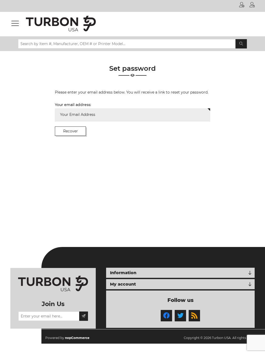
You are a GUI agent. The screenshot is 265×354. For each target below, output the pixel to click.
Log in (252, 6)
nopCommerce (77, 338)
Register (241, 6)
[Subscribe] (83, 316)
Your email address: (73, 104)
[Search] (241, 43)
